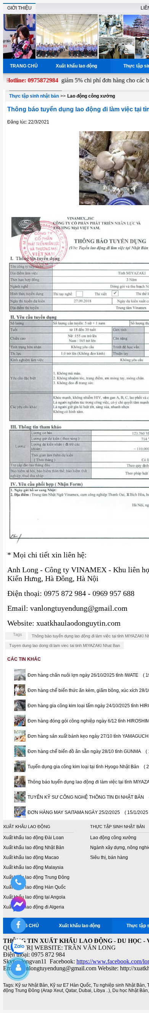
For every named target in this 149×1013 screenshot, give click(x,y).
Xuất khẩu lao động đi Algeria (33, 907)
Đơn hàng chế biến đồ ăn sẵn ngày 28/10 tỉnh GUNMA (84, 751)
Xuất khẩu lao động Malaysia (33, 867)
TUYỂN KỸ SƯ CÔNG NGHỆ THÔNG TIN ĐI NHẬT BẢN (86, 797)
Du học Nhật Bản (130, 990)
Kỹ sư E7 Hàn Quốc (70, 985)
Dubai (85, 990)
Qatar (70, 990)
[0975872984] (18, 882)
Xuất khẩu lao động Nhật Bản (33, 847)
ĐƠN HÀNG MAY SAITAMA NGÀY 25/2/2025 (74, 812)
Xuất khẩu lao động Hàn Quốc (34, 887)
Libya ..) (102, 990)
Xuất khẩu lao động (77, 66)
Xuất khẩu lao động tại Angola (34, 897)
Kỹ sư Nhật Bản (31, 985)
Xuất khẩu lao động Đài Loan (33, 837)
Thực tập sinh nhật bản (34, 96)
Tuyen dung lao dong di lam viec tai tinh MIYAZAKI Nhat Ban (64, 645)
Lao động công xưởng (91, 96)
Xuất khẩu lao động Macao (31, 857)
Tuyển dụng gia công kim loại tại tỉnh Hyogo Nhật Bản (83, 766)
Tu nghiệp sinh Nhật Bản (119, 985)
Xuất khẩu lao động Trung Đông (36, 877)
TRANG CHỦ (24, 66)
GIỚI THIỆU (19, 8)
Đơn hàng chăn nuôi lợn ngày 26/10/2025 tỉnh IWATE (83, 675)
